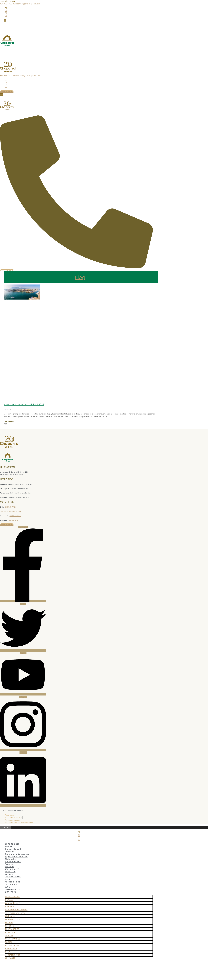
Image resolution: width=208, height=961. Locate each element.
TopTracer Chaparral (15, 913)
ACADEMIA (10, 932)
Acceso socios (12, 945)
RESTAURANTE (12, 929)
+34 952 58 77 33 (7, 4)
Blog (80, 277)
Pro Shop (9, 926)
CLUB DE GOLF (12, 896)
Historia (9, 900)
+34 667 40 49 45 (13, 520)
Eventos (9, 922)
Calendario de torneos (16, 909)
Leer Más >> (9, 421)
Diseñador (10, 906)
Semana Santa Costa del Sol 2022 (24, 404)
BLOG (8, 952)
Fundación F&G (12, 919)
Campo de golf (12, 903)
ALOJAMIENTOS (12, 955)
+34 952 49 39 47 (15, 516)
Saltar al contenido (7, 1)
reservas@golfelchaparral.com (27, 4)
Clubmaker (10, 916)
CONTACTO (10, 892)
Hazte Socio (11, 884)
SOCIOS (9, 942)
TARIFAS (9, 935)
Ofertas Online (12, 939)
